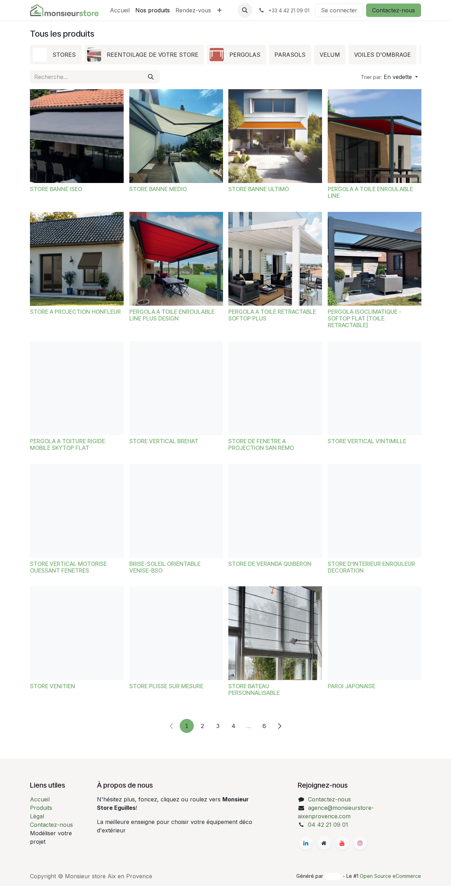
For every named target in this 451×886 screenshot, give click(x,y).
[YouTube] (342, 843)
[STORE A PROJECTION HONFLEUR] (77, 259)
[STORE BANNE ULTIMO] (275, 136)
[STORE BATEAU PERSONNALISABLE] (275, 633)
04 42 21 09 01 (328, 824)
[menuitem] (119, 10)
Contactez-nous (393, 10)
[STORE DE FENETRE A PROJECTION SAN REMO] (275, 388)
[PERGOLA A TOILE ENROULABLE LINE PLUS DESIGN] (176, 259)
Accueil (40, 799)
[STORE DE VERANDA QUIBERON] (275, 511)
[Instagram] (360, 843)
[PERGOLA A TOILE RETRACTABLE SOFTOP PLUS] (275, 259)
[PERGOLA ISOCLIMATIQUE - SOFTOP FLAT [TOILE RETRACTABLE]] (374, 259)
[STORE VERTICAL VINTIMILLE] (374, 388)
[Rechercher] (151, 77)
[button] (244, 10)
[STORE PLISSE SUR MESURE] (176, 633)
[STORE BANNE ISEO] (77, 136)
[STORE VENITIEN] (77, 633)
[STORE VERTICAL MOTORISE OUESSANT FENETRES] (77, 511)
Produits (41, 807)
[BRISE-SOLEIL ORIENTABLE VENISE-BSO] (176, 511)
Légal (37, 816)
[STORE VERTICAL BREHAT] (176, 388)
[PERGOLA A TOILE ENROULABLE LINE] (374, 136)
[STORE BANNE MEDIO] (176, 136)
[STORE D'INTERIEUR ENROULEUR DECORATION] (374, 511)
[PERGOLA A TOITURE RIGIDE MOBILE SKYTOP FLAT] (77, 388)
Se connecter (339, 10)
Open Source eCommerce (390, 876)
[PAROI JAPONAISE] (374, 633)
